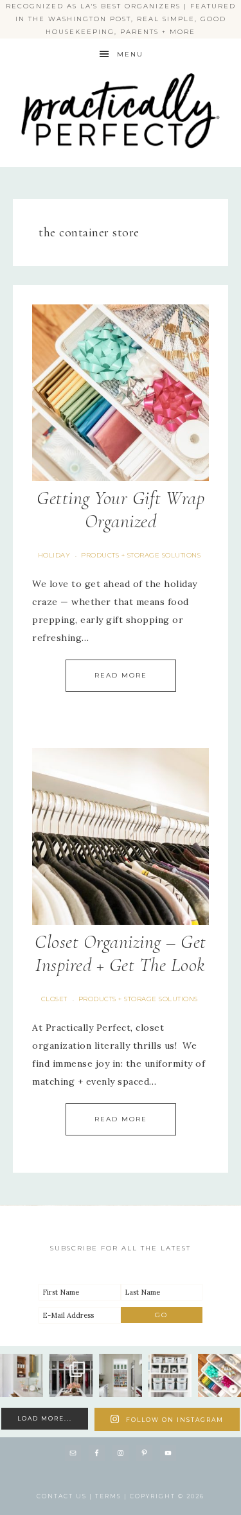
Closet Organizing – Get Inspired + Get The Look (120, 953)
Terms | (112, 1496)
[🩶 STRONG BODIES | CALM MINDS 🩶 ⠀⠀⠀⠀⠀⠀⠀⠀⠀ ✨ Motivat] (170, 1375)
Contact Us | (66, 1496)
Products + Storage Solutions (141, 555)
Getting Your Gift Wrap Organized (120, 509)
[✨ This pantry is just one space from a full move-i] (120, 1375)
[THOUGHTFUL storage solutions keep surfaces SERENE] (21, 1375)
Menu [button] (130, 54)
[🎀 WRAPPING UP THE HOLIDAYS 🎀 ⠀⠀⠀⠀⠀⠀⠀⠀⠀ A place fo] (219, 1375)
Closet (54, 999)
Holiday (54, 555)
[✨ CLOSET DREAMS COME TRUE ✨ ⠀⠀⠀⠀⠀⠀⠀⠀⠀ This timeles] (71, 1375)
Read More (120, 675)
